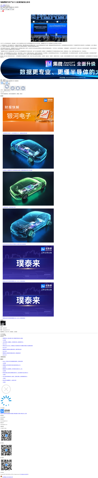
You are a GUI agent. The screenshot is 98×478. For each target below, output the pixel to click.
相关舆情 (2, 6)
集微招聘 (8, 413)
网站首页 (2, 413)
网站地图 (15, 413)
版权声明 (5, 413)
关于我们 (19, 413)
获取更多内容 (3, 356)
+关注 (2, 320)
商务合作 (22, 413)
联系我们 (12, 413)
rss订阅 (25, 413)
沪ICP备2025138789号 (24, 474)
